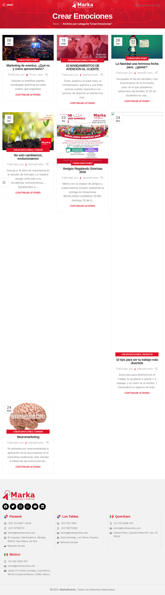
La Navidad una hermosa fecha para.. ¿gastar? (137, 65)
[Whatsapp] (27, 506)
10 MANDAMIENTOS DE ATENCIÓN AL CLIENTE (82, 67)
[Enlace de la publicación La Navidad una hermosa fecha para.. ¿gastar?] (137, 47)
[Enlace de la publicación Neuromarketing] (28, 417)
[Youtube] (35, 506)
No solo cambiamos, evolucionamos (28, 156)
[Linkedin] (42, 506)
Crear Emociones (28, 60)
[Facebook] (5, 506)
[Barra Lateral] (4, 182)
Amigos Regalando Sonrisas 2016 (82, 170)
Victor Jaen (36, 74)
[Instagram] (20, 506)
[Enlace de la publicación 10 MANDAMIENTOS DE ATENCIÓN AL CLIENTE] (82, 48)
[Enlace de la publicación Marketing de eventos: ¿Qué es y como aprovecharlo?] (28, 47)
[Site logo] (82, 4)
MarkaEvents (90, 74)
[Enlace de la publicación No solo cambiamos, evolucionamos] (28, 131)
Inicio (56, 23)
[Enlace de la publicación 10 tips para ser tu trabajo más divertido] (137, 233)
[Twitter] (13, 506)
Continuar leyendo (28, 94)
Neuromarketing (28, 437)
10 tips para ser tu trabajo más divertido (137, 361)
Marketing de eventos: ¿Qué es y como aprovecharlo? (28, 67)
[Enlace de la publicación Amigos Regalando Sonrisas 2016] (82, 138)
